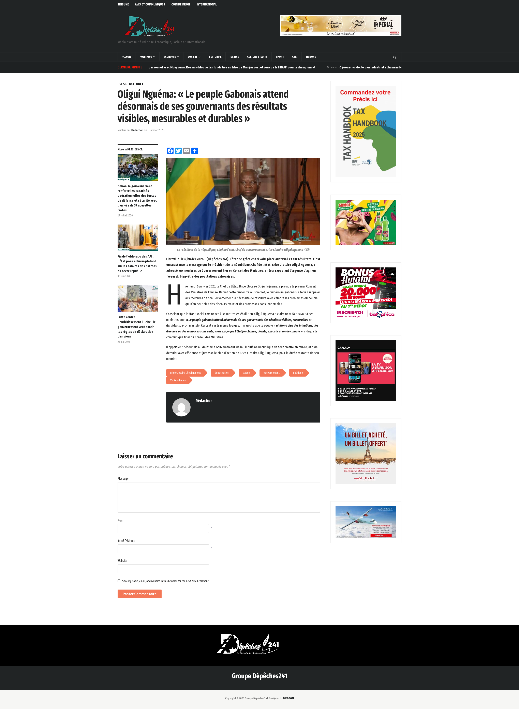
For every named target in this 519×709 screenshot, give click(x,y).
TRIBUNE (123, 4)
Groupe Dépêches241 (259, 676)
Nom (120, 520)
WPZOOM (288, 698)
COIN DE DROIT (180, 4)
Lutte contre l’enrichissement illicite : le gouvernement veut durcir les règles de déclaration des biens (137, 327)
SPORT (280, 57)
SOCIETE (192, 57)
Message (123, 478)
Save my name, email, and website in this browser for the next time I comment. (165, 581)
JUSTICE (234, 57)
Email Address (126, 540)
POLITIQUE (145, 57)
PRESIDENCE (126, 84)
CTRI (294, 57)
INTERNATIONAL (206, 4)
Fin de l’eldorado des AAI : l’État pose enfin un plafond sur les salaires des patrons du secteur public (137, 263)
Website (122, 561)
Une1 (139, 84)
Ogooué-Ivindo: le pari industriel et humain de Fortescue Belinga (356, 67)
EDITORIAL (215, 57)
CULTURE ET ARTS (257, 57)
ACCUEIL (126, 57)
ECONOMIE (170, 57)
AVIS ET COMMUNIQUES (150, 4)
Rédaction (137, 130)
